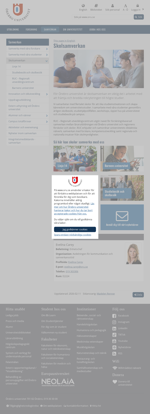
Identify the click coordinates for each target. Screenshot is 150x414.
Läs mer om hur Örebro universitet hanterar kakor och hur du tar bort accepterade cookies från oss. (74, 208)
